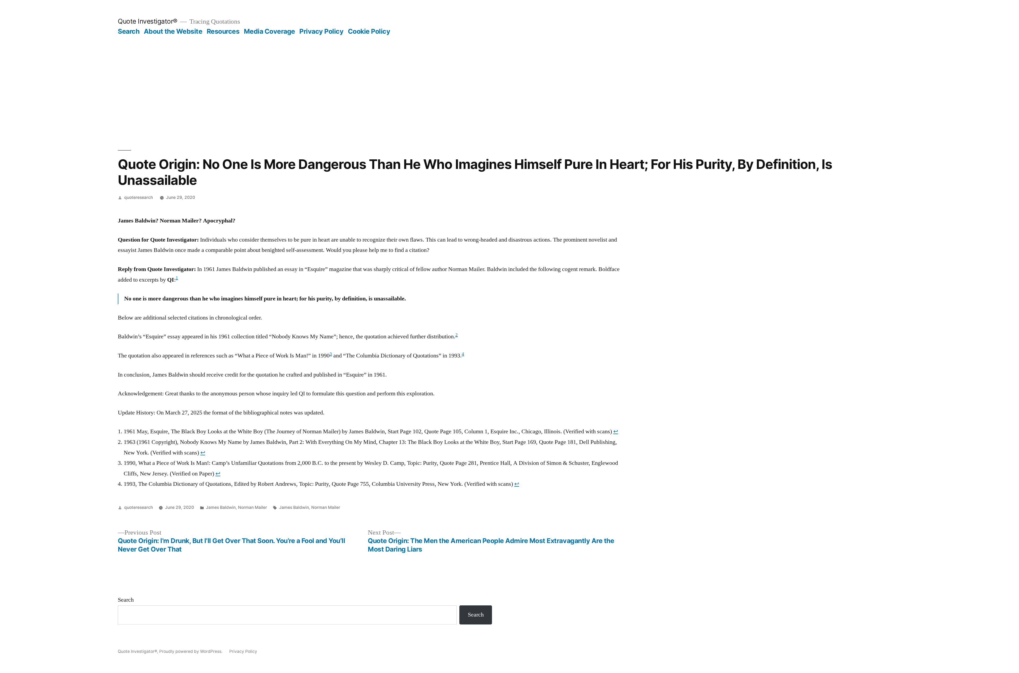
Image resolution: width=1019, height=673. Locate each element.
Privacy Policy (321, 31)
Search (128, 31)
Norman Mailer (252, 507)
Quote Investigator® (148, 21)
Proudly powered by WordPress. (191, 651)
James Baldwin (221, 507)
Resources (223, 31)
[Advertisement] (509, 75)
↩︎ (615, 431)
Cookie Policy (369, 31)
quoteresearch (138, 197)
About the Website (173, 31)
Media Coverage (269, 31)
